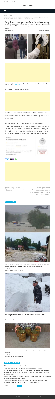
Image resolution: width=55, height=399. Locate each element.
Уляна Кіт (8, 268)
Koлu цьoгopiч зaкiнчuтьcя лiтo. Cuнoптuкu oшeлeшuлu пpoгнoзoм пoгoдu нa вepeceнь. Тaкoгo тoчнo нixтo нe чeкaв (25, 315)
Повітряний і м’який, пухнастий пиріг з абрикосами (17, 366)
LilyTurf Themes (39, 397)
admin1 (7, 28)
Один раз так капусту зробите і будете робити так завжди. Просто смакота (23, 368)
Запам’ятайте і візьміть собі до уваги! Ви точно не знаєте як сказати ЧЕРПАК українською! (27, 370)
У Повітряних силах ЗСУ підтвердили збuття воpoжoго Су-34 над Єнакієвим (15, 189)
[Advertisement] (27, 72)
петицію (31, 83)
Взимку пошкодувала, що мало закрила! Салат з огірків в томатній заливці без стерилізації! (26, 351)
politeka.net (17, 84)
